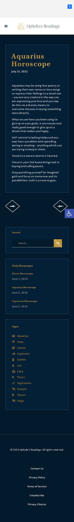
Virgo (20, 401)
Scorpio (22, 389)
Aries (20, 342)
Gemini (21, 359)
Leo (19, 365)
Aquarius (23, 336)
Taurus (21, 395)
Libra (20, 371)
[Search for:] (39, 243)
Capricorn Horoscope (25, 301)
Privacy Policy (37, 477)
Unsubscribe (37, 495)
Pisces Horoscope (22, 273)
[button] (69, 213)
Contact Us (37, 468)
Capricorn (23, 353)
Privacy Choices (37, 504)
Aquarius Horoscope (24, 287)
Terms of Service (37, 486)
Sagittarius (24, 383)
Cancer (21, 348)
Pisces (21, 377)
